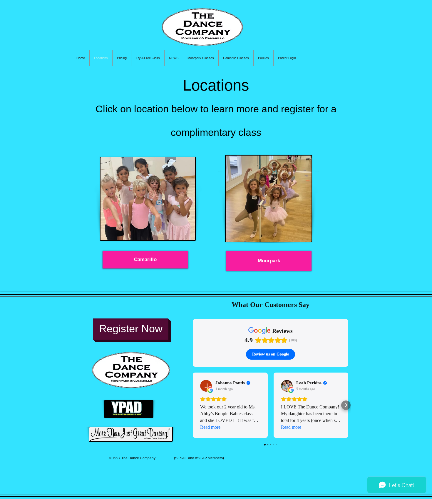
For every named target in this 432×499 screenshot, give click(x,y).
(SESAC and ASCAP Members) (202, 458)
